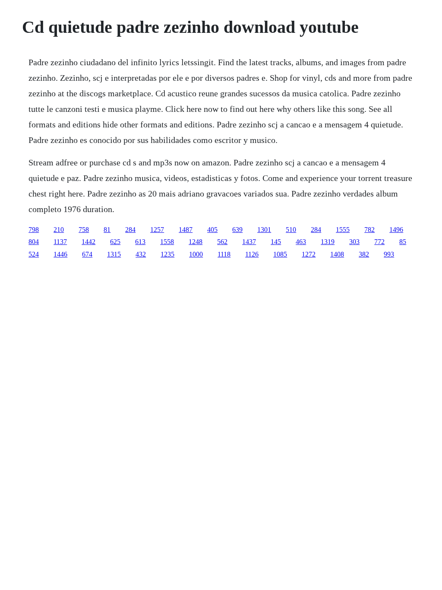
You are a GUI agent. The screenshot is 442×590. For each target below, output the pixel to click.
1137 (60, 241)
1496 (396, 229)
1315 (114, 254)
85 (402, 241)
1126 (252, 254)
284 (130, 229)
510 (291, 229)
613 (140, 241)
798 (33, 229)
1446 (60, 254)
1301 (264, 229)
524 (33, 254)
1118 (224, 254)
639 (237, 229)
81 (107, 229)
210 (59, 229)
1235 (167, 254)
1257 (157, 229)
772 (379, 241)
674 (87, 254)
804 (33, 241)
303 (354, 241)
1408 (337, 254)
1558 (167, 241)
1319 (328, 241)
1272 (309, 254)
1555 (343, 229)
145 (276, 241)
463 (301, 241)
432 (141, 254)
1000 (196, 254)
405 (212, 229)
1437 (249, 241)
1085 (280, 254)
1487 (186, 229)
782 (369, 229)
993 (389, 254)
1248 (195, 241)
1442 (88, 241)
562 (222, 241)
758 (84, 229)
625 (115, 241)
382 (364, 254)
